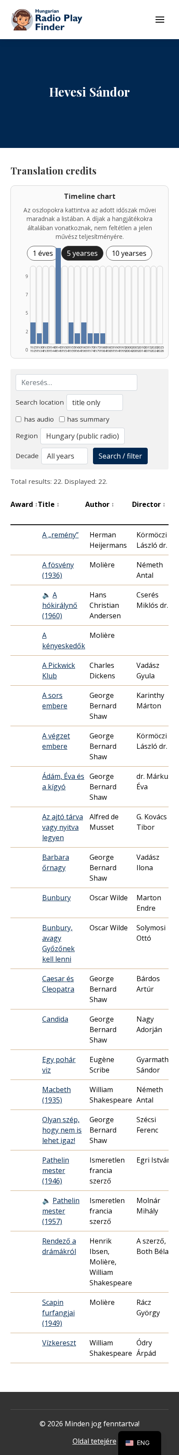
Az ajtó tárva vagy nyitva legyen (62, 827)
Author (99, 504)
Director (149, 504)
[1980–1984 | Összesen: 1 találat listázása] (103, 338)
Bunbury (56, 897)
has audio (39, 419)
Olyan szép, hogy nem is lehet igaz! (62, 1130)
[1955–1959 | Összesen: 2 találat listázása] (71, 333)
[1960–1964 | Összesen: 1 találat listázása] (77, 338)
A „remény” (60, 535)
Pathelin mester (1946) (55, 1170)
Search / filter (120, 456)
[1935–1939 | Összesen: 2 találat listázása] (45, 333)
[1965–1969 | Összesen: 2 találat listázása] (83, 333)
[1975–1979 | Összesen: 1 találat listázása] (96, 338)
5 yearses (82, 253)
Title (49, 504)
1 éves (43, 253)
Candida (55, 1019)
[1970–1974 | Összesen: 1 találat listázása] (90, 338)
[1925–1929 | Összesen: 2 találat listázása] (33, 333)
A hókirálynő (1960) (59, 605)
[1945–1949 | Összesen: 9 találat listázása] (58, 296)
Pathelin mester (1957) (61, 1211)
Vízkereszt (59, 1343)
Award (24, 504)
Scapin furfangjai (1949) (58, 1312)
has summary (88, 419)
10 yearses (129, 253)
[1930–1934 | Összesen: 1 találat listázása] (39, 338)
